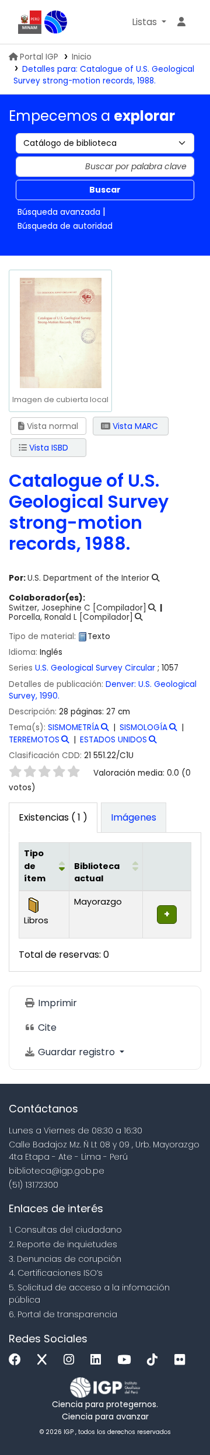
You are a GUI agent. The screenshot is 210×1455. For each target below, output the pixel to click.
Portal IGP (39, 56)
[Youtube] (126, 1360)
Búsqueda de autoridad (65, 226)
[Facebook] (18, 1360)
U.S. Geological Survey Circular (95, 668)
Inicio (82, 56)
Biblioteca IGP (56, 22)
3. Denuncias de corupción (65, 1259)
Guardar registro (76, 1052)
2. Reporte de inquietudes (63, 1244)
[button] (149, 22)
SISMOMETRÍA (73, 727)
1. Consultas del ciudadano (65, 1230)
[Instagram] (72, 1360)
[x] (44, 1360)
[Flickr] (182, 1360)
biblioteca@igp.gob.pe (56, 1171)
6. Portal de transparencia (63, 1314)
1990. (50, 696)
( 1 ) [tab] (53, 817)
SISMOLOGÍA (143, 727)
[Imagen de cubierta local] (60, 332)
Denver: (122, 684)
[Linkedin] (98, 1360)
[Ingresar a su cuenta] (181, 22)
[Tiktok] (155, 1360)
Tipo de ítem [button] (35, 865)
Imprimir (56, 1003)
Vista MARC (134, 426)
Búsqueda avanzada (59, 212)
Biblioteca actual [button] (97, 872)
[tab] (133, 817)
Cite (46, 1027)
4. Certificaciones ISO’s (56, 1273)
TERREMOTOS (34, 739)
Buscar (105, 190)
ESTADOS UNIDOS (113, 739)
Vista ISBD (47, 447)
